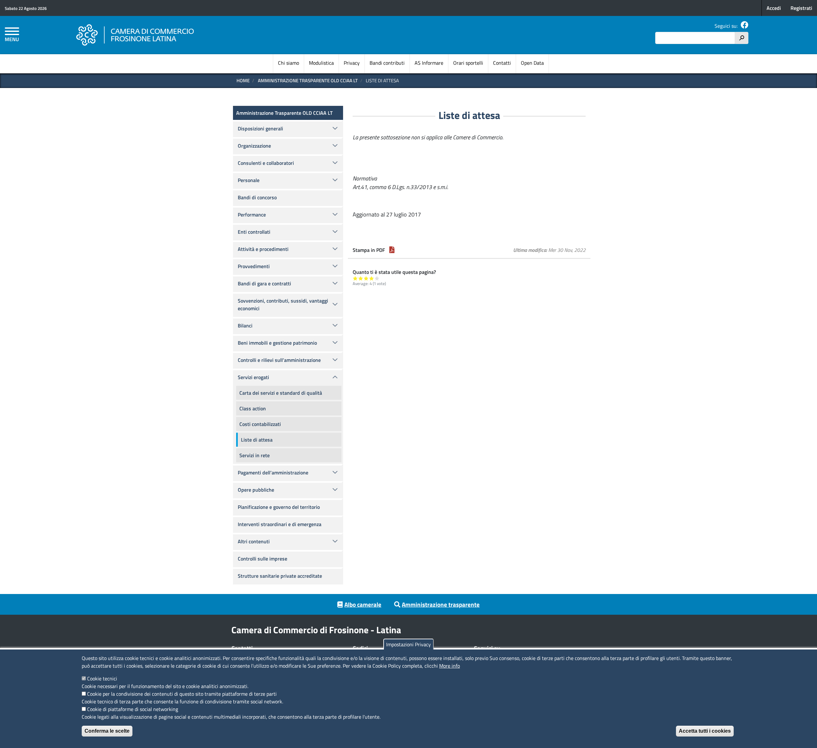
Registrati (801, 8)
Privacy (352, 63)
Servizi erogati (253, 377)
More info (449, 666)
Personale (248, 180)
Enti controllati (254, 232)
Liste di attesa (257, 440)
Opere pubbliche (256, 490)
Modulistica (321, 63)
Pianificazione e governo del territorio (279, 507)
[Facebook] (744, 26)
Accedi (774, 8)
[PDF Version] (391, 250)
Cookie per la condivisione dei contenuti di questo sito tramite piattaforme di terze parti (182, 694)
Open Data (532, 63)
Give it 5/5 (377, 278)
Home (243, 80)
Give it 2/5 (361, 278)
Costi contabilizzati (260, 424)
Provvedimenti (254, 266)
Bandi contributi (387, 63)
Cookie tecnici (102, 678)
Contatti (502, 63)
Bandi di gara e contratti (264, 283)
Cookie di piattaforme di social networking (132, 709)
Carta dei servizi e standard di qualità (280, 393)
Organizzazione (254, 146)
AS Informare (429, 63)
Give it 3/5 (366, 278)
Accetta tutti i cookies (705, 731)
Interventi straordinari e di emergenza (279, 524)
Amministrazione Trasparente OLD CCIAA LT (308, 80)
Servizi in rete (254, 455)
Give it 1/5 (355, 278)
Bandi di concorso (257, 197)
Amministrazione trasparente (441, 604)
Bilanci (245, 325)
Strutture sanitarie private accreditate (280, 576)
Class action (252, 408)
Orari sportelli (468, 63)
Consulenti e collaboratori (266, 163)
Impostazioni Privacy (408, 644)
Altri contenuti (254, 541)
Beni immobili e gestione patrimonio (277, 343)
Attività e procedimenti (263, 249)
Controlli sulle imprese (262, 558)
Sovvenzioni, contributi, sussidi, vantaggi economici (283, 304)
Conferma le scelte (107, 731)
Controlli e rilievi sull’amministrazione (279, 360)
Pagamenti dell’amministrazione (273, 472)
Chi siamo (288, 63)
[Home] (135, 35)
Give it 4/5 (371, 278)
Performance (252, 214)
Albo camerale (362, 604)
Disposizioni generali (260, 128)
